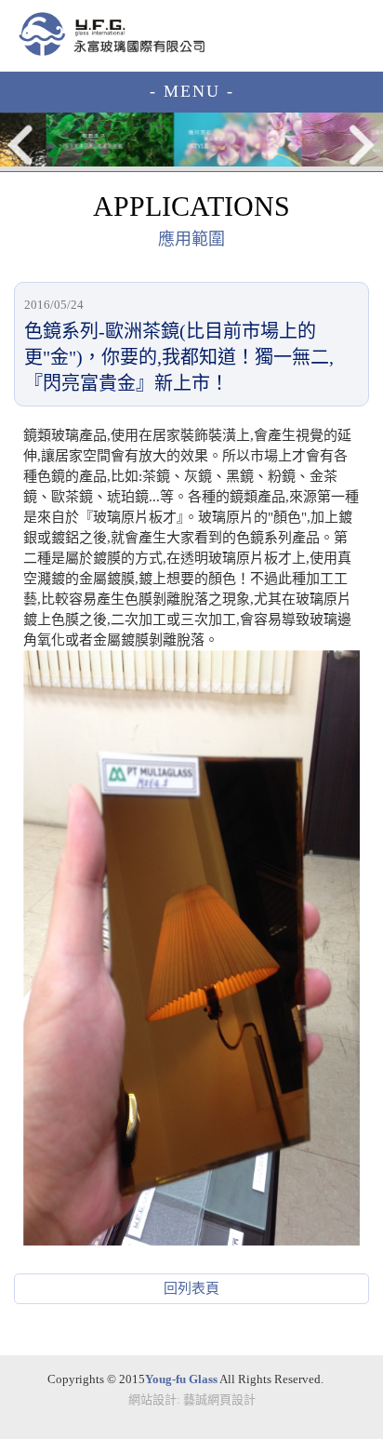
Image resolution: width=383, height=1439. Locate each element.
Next (362, 145)
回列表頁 (191, 1288)
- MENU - (192, 91)
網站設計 (152, 1399)
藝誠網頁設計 (219, 1399)
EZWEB (112, 34)
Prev (21, 145)
